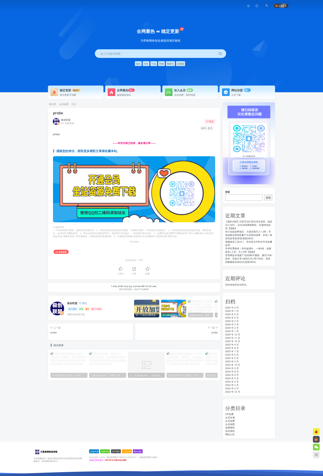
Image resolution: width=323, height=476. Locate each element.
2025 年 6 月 (232, 354)
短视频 (180, 63)
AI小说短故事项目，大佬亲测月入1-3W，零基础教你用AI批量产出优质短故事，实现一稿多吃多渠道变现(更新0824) (248, 235)
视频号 (170, 63)
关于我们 (116, 451)
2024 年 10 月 (232, 364)
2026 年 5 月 (232, 317)
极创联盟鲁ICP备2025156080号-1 (122, 457)
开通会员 (282, 5)
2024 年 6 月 (232, 374)
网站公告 (230, 434)
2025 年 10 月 (232, 341)
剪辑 (161, 63)
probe (58, 113)
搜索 (227, 191)
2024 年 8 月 (232, 371)
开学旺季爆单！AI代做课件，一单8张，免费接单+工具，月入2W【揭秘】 (248, 250)
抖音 (146, 63)
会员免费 (63, 104)
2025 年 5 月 (232, 358)
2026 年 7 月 (232, 311)
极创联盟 (65, 119)
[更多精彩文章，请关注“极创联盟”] (134, 189)
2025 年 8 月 (232, 348)
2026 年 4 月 (232, 321)
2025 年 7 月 (232, 351)
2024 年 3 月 (232, 385)
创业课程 (230, 431)
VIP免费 (229, 414)
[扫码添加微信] (316, 447)
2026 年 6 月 (232, 314)
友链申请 (94, 451)
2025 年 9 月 (232, 344)
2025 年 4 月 (232, 361)
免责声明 (105, 451)
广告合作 (127, 451)
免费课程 (230, 427)
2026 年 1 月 (232, 331)
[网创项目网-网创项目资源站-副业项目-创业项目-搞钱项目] (46, 451)
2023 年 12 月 (232, 391)
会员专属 (230, 417)
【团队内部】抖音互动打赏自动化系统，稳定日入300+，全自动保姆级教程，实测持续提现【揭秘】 (248, 225)
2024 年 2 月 (232, 388)
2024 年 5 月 (232, 378)
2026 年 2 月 (232, 327)
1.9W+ (74, 308)
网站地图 (138, 451)
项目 (138, 63)
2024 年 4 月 (232, 381)
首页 (53, 104)
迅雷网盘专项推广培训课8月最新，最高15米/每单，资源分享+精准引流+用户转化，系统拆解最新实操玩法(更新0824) (248, 258)
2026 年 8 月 (232, 307)
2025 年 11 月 (232, 337)
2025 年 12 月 (232, 334)
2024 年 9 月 (232, 368)
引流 (153, 63)
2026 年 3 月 (232, 324)
